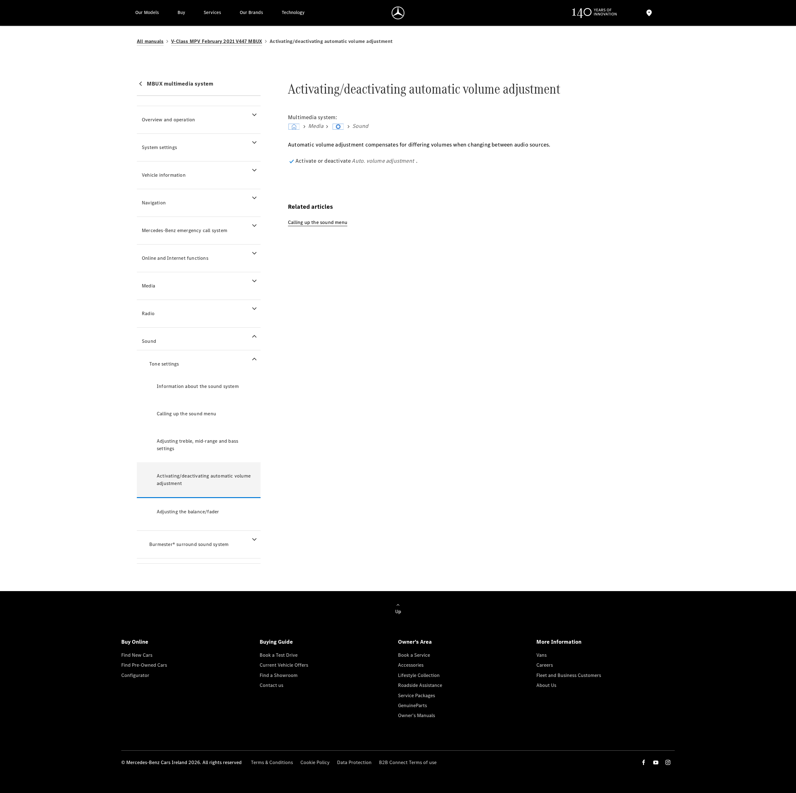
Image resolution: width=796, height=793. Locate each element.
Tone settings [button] (164, 364)
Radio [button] (148, 313)
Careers (544, 665)
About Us (546, 685)
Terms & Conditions (272, 762)
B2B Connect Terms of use (408, 762)
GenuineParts (412, 705)
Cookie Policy (315, 762)
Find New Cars (136, 655)
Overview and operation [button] (168, 119)
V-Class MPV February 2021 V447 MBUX (216, 41)
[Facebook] (643, 762)
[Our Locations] (649, 13)
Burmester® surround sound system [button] (189, 544)
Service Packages (416, 695)
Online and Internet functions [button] (175, 258)
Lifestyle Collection (419, 675)
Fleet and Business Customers (568, 675)
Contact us (271, 685)
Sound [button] (149, 341)
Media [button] (148, 285)
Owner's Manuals (416, 715)
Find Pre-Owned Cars (144, 665)
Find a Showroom (279, 675)
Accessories (410, 665)
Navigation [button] (154, 202)
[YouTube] (655, 762)
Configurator (135, 675)
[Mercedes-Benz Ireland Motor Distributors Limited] (398, 13)
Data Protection (354, 762)
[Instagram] (668, 762)
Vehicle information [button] (164, 175)
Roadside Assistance (420, 685)
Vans (541, 655)
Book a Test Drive (279, 655)
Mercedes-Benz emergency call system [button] (184, 230)
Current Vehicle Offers (284, 665)
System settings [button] (159, 147)
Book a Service (414, 655)
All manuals (150, 41)
